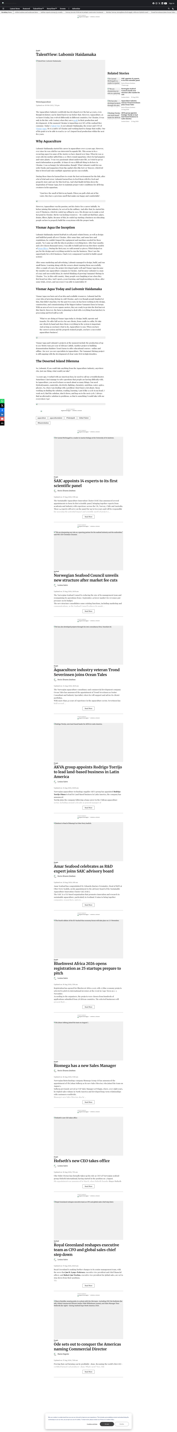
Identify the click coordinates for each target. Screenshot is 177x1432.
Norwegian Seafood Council (69, 595)
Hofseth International (68, 1178)
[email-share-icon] (2, 420)
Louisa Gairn (63, 585)
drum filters (43, 248)
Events (63, 9)
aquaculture (42, 418)
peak (76, 120)
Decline (122, 1424)
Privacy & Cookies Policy (107, 1419)
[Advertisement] (88, 32)
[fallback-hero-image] (114, 81)
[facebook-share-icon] (2, 411)
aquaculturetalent (56, 418)
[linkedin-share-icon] (2, 415)
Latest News (15, 9)
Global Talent (84, 418)
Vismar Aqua (41, 128)
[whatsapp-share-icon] (2, 402)
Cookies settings (92, 1424)
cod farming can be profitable (77, 1364)
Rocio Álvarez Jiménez (67, 491)
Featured (26, 9)
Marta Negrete (63, 1354)
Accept (107, 1424)
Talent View (56, 125)
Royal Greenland (61, 1269)
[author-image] (55, 490)
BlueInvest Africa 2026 (86, 988)
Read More (88, 517)
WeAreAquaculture (43, 102)
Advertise (76, 9)
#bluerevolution (43, 423)
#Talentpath (70, 418)
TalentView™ (38, 9)
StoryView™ (52, 9)
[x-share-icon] (2, 406)
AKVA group (96, 791)
